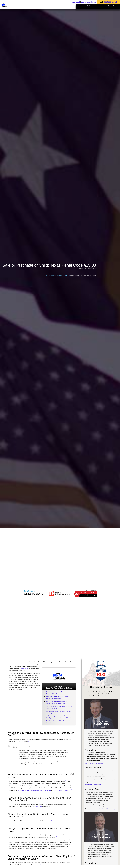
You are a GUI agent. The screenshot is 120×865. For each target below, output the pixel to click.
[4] (51, 820)
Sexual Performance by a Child (61, 790)
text (73, 2)
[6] (36, 841)
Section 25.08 (24, 668)
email (78, 2)
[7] (56, 848)
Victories (101, 809)
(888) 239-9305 (110, 2)
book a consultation (88, 2)
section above (38, 806)
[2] (65, 780)
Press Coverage (111, 809)
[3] (71, 789)
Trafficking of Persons (23, 790)
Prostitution (33, 790)
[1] (28, 741)
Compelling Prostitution (44, 790)
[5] (56, 837)
